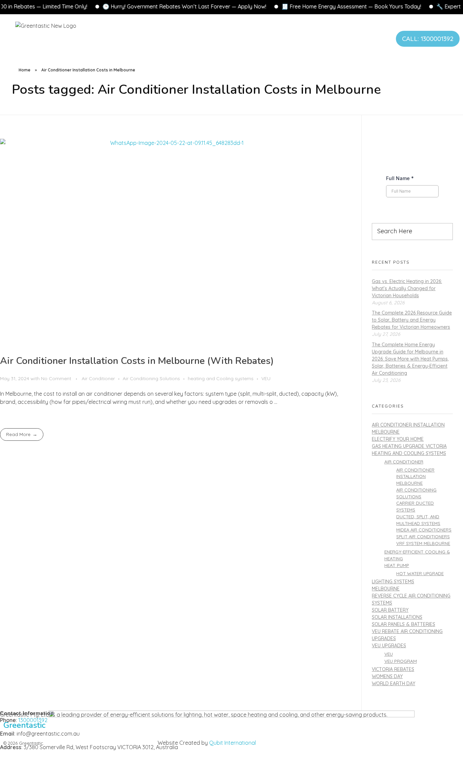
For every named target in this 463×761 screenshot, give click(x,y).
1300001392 (32, 720)
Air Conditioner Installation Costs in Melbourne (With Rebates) (137, 360)
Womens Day (387, 676)
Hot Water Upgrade (420, 573)
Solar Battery (390, 610)
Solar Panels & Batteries (403, 624)
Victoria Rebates (393, 669)
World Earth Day (393, 683)
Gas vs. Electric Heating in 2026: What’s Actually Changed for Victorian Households (407, 288)
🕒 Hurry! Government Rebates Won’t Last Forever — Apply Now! (153, 6)
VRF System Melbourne (423, 543)
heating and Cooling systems (221, 378)
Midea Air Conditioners (423, 529)
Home (25, 69)
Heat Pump (396, 565)
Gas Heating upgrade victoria (409, 446)
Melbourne (386, 589)
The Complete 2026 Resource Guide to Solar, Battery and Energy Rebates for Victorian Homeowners (412, 320)
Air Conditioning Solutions (151, 378)
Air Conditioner (98, 378)
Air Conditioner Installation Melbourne (415, 476)
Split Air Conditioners (423, 536)
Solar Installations (397, 617)
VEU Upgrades (389, 646)
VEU (265, 378)
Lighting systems (393, 582)
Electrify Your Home (398, 439)
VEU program (400, 661)
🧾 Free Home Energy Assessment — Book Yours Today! (320, 6)
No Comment (56, 378)
